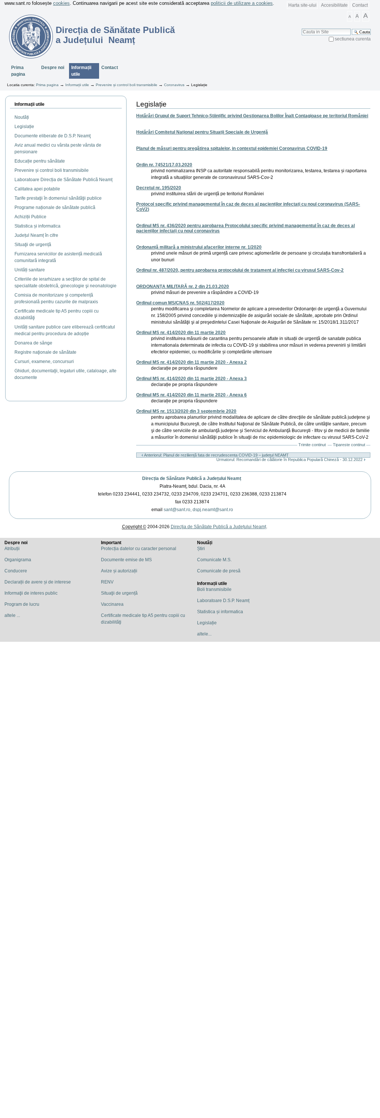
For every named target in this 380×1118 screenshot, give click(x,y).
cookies (61, 3)
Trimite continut (312, 444)
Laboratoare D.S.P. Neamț (223, 600)
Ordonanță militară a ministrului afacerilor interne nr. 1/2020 (199, 247)
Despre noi (52, 67)
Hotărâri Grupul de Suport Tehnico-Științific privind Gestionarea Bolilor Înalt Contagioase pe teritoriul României (252, 115)
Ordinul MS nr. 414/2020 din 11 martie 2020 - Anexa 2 (191, 362)
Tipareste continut (349, 444)
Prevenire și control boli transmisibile (126, 85)
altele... (204, 634)
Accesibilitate (334, 5)
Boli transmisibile (214, 589)
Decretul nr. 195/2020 (158, 187)
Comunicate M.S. (214, 559)
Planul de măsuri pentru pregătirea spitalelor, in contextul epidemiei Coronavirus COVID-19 (231, 148)
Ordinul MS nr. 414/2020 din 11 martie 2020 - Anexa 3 (191, 378)
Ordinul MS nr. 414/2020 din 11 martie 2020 (181, 332)
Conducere (15, 570)
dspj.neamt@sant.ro (213, 509)
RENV (107, 582)
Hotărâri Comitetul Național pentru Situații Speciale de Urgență (202, 132)
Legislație (207, 622)
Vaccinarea (112, 604)
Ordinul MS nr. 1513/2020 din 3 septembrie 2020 (186, 411)
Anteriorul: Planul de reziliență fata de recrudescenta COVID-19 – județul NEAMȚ (216, 455)
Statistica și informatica (220, 611)
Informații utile (81, 71)
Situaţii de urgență (119, 593)
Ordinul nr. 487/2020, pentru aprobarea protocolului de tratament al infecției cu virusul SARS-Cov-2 (240, 270)
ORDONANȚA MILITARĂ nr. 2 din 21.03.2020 (182, 286)
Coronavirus (174, 85)
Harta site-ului (302, 5)
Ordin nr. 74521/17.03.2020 (164, 164)
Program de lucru (21, 604)
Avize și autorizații (119, 570)
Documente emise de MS (126, 559)
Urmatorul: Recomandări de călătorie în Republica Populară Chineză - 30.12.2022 (290, 459)
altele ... (12, 615)
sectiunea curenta (353, 39)
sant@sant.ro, (177, 509)
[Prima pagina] (26, 36)
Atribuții (12, 548)
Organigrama (17, 559)
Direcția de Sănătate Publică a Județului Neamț (191, 478)
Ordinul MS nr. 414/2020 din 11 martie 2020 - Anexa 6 (191, 395)
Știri (201, 548)
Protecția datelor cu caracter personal (138, 548)
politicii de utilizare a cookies (242, 3)
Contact (360, 5)
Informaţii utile (29, 104)
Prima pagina (18, 71)
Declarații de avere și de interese (37, 582)
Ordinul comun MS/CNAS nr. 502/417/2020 (180, 302)
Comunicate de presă (218, 570)
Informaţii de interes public (31, 593)
